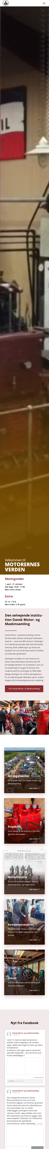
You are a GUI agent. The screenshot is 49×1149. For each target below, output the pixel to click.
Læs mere (33, 788)
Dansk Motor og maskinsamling (25, 1033)
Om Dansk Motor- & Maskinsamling (24, 688)
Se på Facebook (39, 1077)
